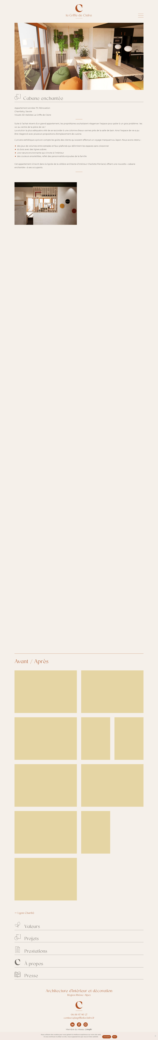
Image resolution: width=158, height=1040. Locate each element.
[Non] (155, 1036)
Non (114, 1037)
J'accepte (106, 1037)
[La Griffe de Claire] (76, 11)
